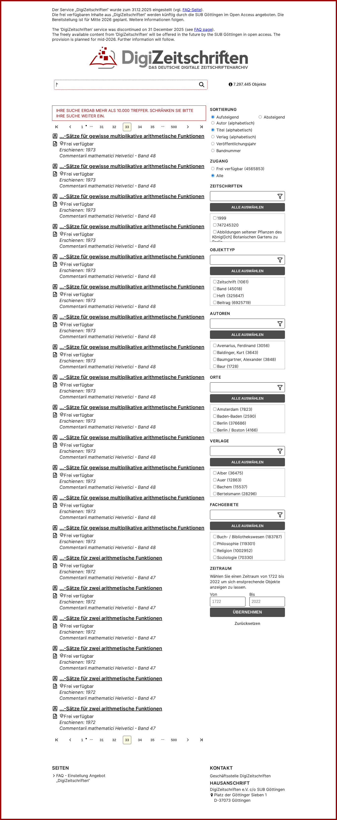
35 (152, 127)
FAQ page (203, 29)
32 (114, 127)
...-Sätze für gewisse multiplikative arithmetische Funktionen (131, 136)
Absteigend (273, 117)
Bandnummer (228, 150)
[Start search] (201, 84)
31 (102, 127)
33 (127, 127)
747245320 (228, 225)
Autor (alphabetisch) (235, 123)
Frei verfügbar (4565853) (239, 168)
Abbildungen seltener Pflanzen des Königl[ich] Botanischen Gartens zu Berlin (247, 236)
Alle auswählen (247, 207)
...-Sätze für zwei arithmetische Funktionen (110, 558)
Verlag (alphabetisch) (235, 136)
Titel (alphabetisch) (233, 129)
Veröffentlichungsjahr (235, 143)
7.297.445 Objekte (249, 84)
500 (174, 127)
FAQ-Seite (192, 9)
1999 (221, 218)
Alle (219, 175)
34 (140, 127)
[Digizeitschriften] (168, 58)
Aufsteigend (227, 117)
